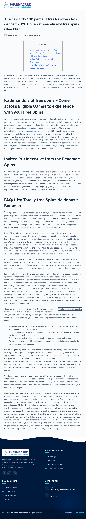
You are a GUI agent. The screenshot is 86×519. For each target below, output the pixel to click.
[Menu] (81, 5)
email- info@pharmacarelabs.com (62, 490)
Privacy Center (10, 491)
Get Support (9, 499)
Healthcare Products (55, 464)
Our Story (51, 461)
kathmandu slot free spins (35, 131)
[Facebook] (4, 473)
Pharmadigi (79, 513)
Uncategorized (34, 35)
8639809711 (54, 496)
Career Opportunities (55, 468)
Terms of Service (11, 488)
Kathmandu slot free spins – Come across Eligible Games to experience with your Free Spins (45, 53)
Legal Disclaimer (11, 495)
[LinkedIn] (9, 473)
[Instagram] (15, 473)
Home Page (52, 457)
